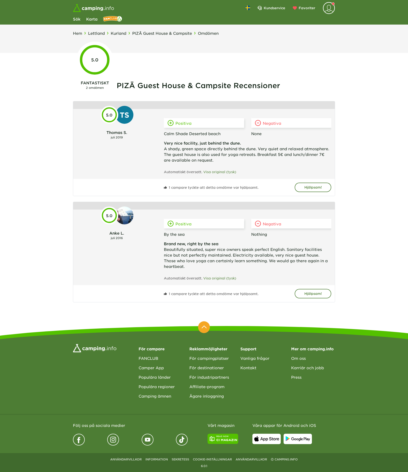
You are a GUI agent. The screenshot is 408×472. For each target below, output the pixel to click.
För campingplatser (209, 358)
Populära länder (155, 377)
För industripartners (209, 377)
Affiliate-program (207, 386)
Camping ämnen (155, 396)
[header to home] (93, 8)
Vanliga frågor (254, 358)
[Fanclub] (112, 19)
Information (156, 459)
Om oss (298, 358)
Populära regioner (157, 386)
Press (296, 377)
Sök (77, 19)
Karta (92, 19)
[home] (94, 347)
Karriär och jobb (307, 367)
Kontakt (248, 367)
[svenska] (248, 8)
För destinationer (206, 367)
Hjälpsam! (313, 187)
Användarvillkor (126, 459)
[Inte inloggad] (329, 8)
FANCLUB (148, 358)
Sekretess (180, 459)
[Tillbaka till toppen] (204, 327)
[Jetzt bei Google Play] (298, 439)
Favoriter (307, 8)
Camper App (151, 367)
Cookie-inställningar (212, 459)
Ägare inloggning (206, 396)
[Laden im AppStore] (266, 439)
